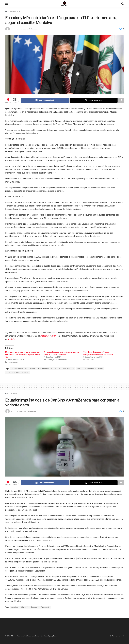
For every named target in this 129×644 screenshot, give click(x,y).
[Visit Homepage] (64, 3)
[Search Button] (122, 4)
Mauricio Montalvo (66, 369)
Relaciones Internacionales (17, 372)
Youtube (11, 339)
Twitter (54, 336)
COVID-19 (24, 607)
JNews (13, 636)
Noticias (34, 29)
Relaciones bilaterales (94, 369)
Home (7, 11)
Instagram (44, 336)
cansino (14, 607)
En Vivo (113, 636)
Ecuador (34, 607)
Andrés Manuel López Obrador (23, 369)
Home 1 (121, 636)
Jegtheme (53, 636)
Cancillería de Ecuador (47, 369)
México (80, 369)
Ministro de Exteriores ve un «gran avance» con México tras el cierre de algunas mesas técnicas (22, 354)
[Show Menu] (6, 4)
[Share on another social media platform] (121, 100)
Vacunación (31, 411)
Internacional (15, 11)
